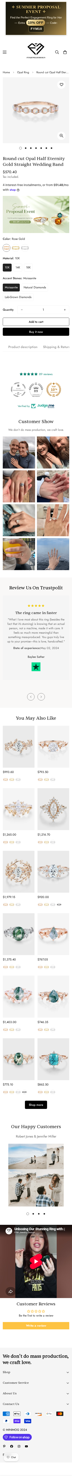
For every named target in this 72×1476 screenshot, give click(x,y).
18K (28, 267)
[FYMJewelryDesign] (36, 52)
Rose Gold (6, 248)
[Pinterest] (4, 1446)
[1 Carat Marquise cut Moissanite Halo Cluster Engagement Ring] (53, 809)
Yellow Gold (15, 248)
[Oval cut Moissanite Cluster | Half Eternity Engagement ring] (53, 872)
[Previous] (31, 696)
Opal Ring (23, 72)
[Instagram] (19, 1446)
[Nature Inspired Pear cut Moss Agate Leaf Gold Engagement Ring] (53, 997)
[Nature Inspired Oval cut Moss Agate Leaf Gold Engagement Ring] (19, 1059)
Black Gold (59, 904)
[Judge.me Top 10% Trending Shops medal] (53, 389)
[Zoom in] (61, 136)
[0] (65, 52)
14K (18, 267)
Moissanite (11, 287)
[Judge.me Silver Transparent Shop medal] (18, 389)
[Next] (41, 696)
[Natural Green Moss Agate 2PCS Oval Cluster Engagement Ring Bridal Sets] (19, 997)
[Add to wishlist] (61, 85)
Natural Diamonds (35, 287)
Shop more (36, 1105)
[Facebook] (11, 1446)
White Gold (25, 248)
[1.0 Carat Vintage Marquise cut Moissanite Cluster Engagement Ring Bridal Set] (19, 809)
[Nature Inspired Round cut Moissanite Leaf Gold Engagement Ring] (53, 747)
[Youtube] (26, 1446)
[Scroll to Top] (65, 1456)
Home (6, 72)
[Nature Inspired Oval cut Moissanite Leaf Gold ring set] (19, 872)
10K (7, 267)
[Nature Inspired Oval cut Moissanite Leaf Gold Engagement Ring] (19, 747)
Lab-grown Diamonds (18, 297)
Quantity (8, 310)
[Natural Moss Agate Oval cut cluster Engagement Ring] (19, 934)
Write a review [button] (36, 1325)
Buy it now (36, 332)
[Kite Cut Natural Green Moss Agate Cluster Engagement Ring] (53, 934)
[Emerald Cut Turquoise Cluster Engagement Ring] (53, 1059)
